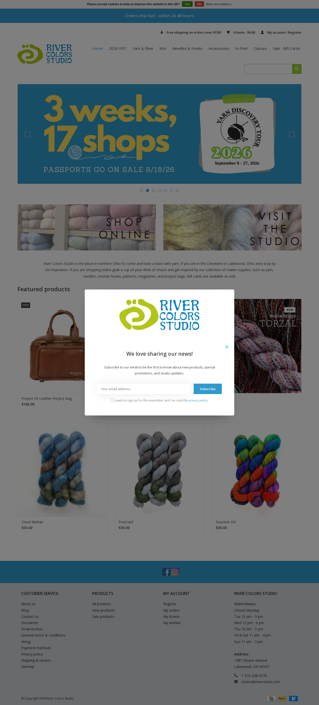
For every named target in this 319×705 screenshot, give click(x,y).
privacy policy (198, 400)
